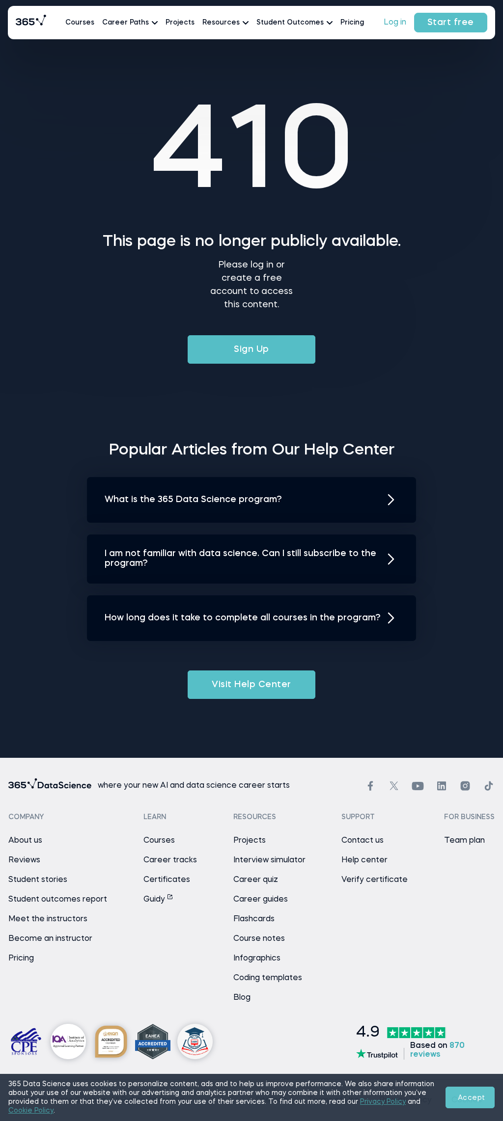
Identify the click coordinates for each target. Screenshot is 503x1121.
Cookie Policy (31, 1110)
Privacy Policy (383, 1101)
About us (25, 841)
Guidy (155, 900)
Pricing (352, 22)
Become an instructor (50, 939)
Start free (450, 22)
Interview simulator (269, 860)
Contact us (362, 841)
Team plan (464, 841)
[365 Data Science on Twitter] (394, 786)
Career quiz (255, 880)
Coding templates (267, 978)
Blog (242, 998)
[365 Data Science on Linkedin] (441, 786)
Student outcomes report (57, 900)
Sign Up (251, 349)
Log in (395, 23)
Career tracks (170, 860)
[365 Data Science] (31, 22)
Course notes (259, 939)
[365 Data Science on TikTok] (489, 786)
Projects (180, 22)
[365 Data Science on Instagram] (465, 786)
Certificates (166, 880)
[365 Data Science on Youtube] (418, 786)
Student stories (37, 880)
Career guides (260, 900)
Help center (364, 860)
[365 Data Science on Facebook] (370, 786)
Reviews (24, 860)
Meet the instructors (47, 919)
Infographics (256, 958)
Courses (79, 22)
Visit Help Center (251, 684)
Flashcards (254, 919)
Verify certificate (374, 880)
